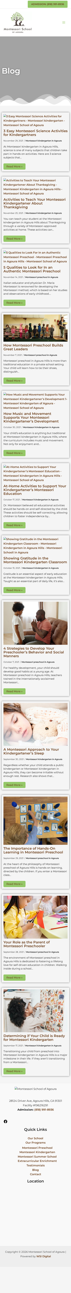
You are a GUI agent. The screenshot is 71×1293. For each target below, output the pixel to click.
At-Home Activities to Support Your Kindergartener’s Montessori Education (34, 490)
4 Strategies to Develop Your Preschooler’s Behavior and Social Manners (33, 652)
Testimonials (36, 1165)
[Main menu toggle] (64, 22)
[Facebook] (5, 1122)
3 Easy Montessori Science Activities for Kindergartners (35, 133)
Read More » (14, 166)
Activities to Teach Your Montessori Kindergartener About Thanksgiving (34, 203)
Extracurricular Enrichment (37, 1161)
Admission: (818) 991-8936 (47, 4)
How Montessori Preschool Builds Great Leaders (33, 347)
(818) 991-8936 (44, 1109)
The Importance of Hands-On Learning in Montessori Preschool (33, 850)
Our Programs (35, 1142)
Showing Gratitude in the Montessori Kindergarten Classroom (35, 560)
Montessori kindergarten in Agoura (44, 140)
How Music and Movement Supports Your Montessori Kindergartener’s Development (31, 417)
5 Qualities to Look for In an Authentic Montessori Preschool (31, 269)
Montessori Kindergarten (37, 1152)
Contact (35, 1174)
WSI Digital (43, 1256)
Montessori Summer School (37, 1156)
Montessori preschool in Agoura (41, 277)
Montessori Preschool (37, 1147)
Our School (35, 1138)
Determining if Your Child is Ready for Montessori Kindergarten (34, 1038)
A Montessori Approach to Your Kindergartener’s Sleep (31, 751)
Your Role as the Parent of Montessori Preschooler (26, 944)
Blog (35, 1170)
